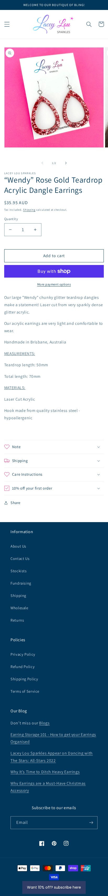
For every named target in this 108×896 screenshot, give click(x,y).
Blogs (44, 723)
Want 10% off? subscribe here (54, 887)
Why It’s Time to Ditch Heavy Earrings (45, 772)
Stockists (18, 570)
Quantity (11, 218)
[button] (7, 24)
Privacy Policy (22, 654)
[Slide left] (42, 163)
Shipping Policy (24, 678)
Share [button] (15, 502)
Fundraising (20, 583)
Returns (17, 620)
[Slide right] (66, 163)
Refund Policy (22, 666)
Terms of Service (24, 691)
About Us (18, 546)
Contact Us (19, 558)
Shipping (29, 209)
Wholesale (19, 607)
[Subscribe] (91, 822)
